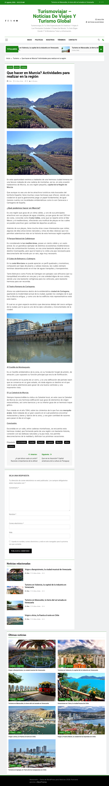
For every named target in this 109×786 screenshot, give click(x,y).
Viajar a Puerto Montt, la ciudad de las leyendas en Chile (77, 736)
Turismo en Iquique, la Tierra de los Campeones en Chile (27, 770)
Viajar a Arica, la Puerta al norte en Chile (42, 615)
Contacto (73, 40)
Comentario (14, 488)
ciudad (31, 442)
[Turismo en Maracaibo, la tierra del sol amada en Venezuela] (48, 50)
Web (10, 532)
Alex (10, 81)
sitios (67, 442)
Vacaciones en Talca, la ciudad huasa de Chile (77, 2)
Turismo (23, 67)
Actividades (21, 442)
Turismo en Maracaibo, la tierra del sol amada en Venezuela (77, 48)
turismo (11, 446)
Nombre (12, 514)
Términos (61, 40)
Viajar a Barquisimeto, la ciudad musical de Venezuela (48, 569)
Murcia (59, 442)
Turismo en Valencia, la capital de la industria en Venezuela (78, 670)
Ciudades (20, 666)
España (10, 67)
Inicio (29, 40)
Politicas (39, 40)
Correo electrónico (16, 523)
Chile (68, 699)
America (12, 666)
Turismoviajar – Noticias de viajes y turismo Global (54, 16)
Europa (16, 67)
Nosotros (50, 40)
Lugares (50, 442)
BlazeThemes (42, 782)
